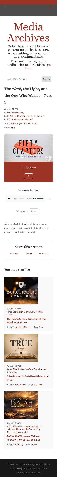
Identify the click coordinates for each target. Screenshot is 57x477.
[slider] (21, 198)
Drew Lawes (31, 168)
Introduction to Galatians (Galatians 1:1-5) (27, 378)
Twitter (28, 253)
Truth (34, 123)
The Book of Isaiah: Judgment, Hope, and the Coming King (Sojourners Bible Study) (24, 429)
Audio (13, 123)
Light (19, 123)
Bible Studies (17, 112)
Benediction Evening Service (25, 312)
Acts (41, 327)
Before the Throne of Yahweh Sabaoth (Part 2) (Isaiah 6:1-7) (23, 438)
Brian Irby (19, 444)
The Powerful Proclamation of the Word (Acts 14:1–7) (26, 320)
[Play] (8, 198)
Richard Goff (20, 384)
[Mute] (34, 198)
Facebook (14, 253)
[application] (25, 198)
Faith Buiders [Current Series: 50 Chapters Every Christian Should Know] (24, 118)
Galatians (38, 384)
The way (27, 123)
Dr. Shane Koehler (22, 327)
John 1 (34, 211)
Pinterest (43, 253)
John (12, 127)
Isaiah (34, 444)
